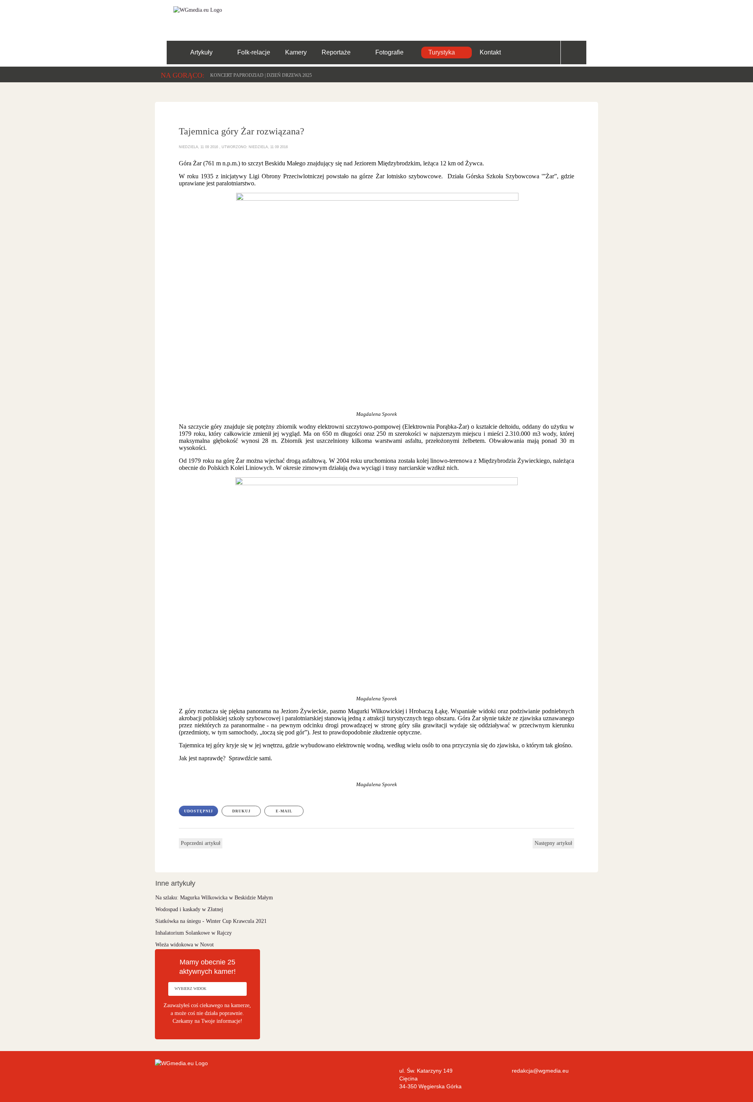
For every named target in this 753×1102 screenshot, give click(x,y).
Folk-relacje (253, 52)
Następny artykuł (553, 843)
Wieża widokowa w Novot (184, 945)
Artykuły (201, 52)
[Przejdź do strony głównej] (194, 10)
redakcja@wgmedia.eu (540, 1071)
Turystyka (441, 52)
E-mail (284, 811)
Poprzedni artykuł (200, 843)
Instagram (584, 16)
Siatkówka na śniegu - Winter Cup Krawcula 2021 (211, 921)
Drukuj (241, 811)
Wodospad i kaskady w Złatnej (189, 909)
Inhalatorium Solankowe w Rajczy (193, 933)
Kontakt (490, 52)
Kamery (296, 52)
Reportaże (336, 52)
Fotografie (389, 52)
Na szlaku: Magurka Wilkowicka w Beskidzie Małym (214, 898)
